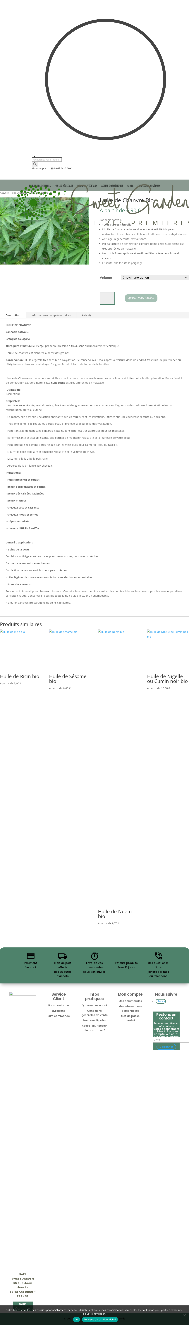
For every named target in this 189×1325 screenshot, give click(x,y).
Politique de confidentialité (100, 1319)
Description (13, 315)
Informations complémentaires (51, 315)
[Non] (184, 1315)
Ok (76, 1319)
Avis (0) (86, 315)
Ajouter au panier (141, 298)
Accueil (4, 192)
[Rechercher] (35, 164)
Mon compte (39, 168)
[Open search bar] (105, 155)
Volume (106, 277)
